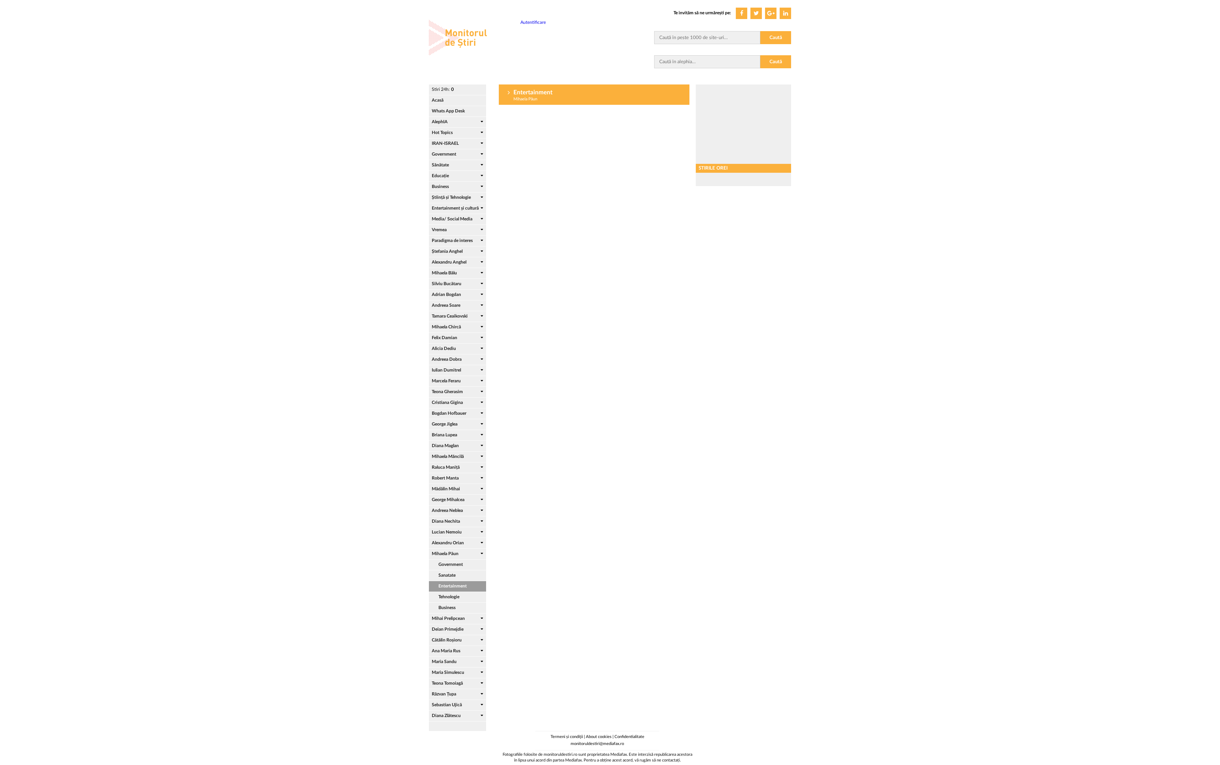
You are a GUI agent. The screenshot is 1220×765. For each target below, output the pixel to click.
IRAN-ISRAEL (445, 143)
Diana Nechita (446, 521)
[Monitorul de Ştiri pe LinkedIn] (785, 13)
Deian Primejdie (448, 629)
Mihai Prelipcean (448, 618)
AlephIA (440, 122)
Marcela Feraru (446, 381)
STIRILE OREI (713, 168)
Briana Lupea (444, 435)
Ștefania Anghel (447, 251)
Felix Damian (444, 338)
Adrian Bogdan (446, 294)
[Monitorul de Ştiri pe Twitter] (756, 13)
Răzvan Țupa (444, 694)
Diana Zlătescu (446, 716)
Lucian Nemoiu (447, 532)
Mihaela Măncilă (448, 456)
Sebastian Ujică (447, 705)
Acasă (438, 100)
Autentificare (533, 22)
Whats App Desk (448, 111)
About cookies (599, 737)
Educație (440, 176)
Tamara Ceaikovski (450, 316)
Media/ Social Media (452, 219)
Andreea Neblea (447, 510)
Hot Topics (442, 133)
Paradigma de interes (452, 240)
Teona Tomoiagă (447, 683)
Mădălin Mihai (446, 489)
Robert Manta (445, 478)
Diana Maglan (445, 446)
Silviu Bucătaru (446, 284)
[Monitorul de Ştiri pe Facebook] (741, 13)
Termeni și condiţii (567, 737)
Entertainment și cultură (455, 208)
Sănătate (440, 165)
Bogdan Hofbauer (449, 413)
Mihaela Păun (445, 554)
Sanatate (447, 575)
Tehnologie (448, 597)
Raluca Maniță (446, 467)
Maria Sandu (444, 662)
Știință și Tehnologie (451, 197)
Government (444, 154)
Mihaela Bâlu (444, 273)
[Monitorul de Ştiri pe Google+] (770, 13)
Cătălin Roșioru (447, 640)
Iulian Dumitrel (446, 370)
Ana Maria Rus (446, 651)
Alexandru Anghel (449, 262)
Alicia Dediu (444, 348)
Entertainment (452, 586)
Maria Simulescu (448, 672)
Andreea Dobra (447, 359)
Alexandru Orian (448, 543)
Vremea (439, 230)
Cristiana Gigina (447, 402)
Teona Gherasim (447, 392)
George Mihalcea (448, 500)
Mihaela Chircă (446, 327)
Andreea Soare (446, 305)
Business (440, 187)
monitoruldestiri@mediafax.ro (597, 744)
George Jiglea (445, 424)
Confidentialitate (629, 737)
